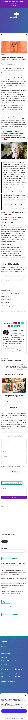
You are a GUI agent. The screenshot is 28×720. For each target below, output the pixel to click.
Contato (3, 650)
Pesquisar (4, 548)
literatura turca (21, 311)
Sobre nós (14, 3)
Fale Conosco (15, 1)
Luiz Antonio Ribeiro (8, 63)
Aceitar (14, 711)
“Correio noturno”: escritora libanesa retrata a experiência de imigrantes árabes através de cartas (13, 135)
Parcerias (22, 1)
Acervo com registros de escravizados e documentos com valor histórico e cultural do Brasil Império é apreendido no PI (13, 572)
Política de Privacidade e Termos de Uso (14, 718)
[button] (26, 695)
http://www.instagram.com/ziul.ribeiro (13, 351)
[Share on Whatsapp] (15, 326)
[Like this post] (15, 323)
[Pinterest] (13, 5)
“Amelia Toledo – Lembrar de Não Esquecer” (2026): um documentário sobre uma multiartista (13, 593)
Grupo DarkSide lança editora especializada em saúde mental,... (14, 396)
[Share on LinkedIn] (12, 326)
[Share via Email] (18, 326)
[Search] (26, 35)
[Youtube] (15, 5)
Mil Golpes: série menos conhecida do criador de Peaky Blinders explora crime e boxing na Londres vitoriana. (13, 565)
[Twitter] (9, 5)
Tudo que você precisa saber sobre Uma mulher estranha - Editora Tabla (13, 414)
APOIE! (4, 541)
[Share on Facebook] (19, 323)
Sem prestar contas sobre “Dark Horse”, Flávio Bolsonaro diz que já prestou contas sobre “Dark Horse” (13, 585)
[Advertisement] (14, 25)
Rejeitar (14, 715)
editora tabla (5, 311)
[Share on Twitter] (22, 323)
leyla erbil (12, 311)
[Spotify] (21, 607)
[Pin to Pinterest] (9, 326)
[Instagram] (11, 5)
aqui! (9, 214)
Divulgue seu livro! (7, 1)
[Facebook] (3, 607)
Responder (24, 413)
